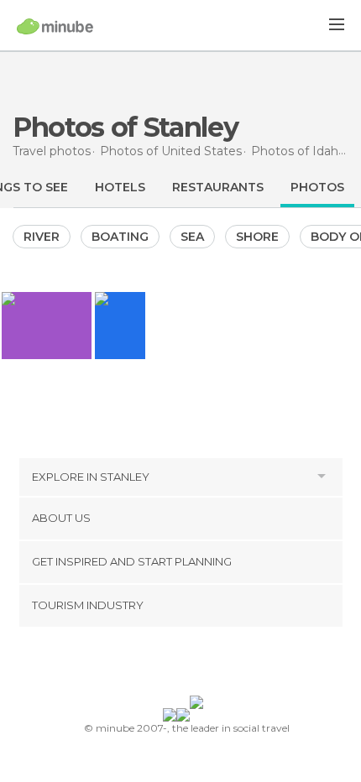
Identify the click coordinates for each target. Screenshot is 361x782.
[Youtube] (220, 664)
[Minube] (55, 26)
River (42, 236)
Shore (257, 236)
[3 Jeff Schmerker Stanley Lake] (120, 325)
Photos (317, 187)
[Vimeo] (198, 664)
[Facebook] (154, 664)
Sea (192, 236)
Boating (120, 236)
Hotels (120, 187)
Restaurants (218, 187)
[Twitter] (176, 664)
